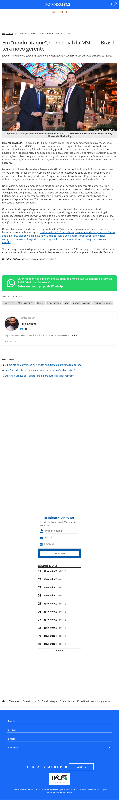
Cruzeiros (9, 303)
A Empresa (13, 747)
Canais (11, 721)
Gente (40, 303)
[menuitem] (59, 720)
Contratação (54, 303)
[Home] (3, 701)
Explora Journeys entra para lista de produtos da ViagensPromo (39, 375)
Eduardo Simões (103, 303)
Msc (67, 303)
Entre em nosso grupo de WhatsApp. (41, 286)
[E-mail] (26, 329)
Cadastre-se (59, 553)
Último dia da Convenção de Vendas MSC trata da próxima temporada (43, 364)
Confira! (73, 335)
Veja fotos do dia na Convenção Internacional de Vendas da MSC (39, 370)
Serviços (12, 729)
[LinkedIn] (21, 329)
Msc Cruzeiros (25, 303)
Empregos (13, 738)
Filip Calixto (7, 33)
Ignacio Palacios (81, 303)
